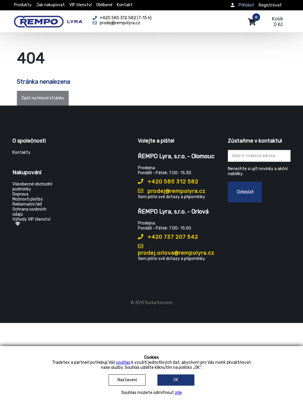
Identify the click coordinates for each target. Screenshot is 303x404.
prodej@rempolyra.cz (176, 191)
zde (178, 392)
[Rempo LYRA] (48, 18)
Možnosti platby (27, 199)
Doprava (20, 194)
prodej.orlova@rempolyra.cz (176, 253)
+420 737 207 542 (172, 237)
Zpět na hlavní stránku (42, 98)
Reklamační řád (27, 204)
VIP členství (80, 4)
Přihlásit (246, 5)
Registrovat (270, 5)
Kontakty (21, 152)
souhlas (123, 362)
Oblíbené (104, 4)
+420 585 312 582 (172, 181)
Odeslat (245, 192)
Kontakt (125, 4)
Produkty (23, 4)
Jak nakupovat (50, 4)
